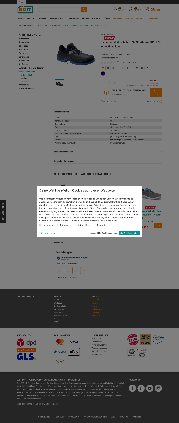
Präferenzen (66, 225)
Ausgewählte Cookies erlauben (103, 233)
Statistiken (84, 225)
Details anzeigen (47, 233)
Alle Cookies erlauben (129, 233)
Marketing (102, 225)
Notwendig (47, 225)
